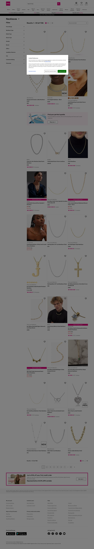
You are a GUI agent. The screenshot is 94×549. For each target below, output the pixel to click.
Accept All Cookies (62, 71)
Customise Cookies (32, 71)
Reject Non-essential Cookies (50, 71)
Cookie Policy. (47, 61)
